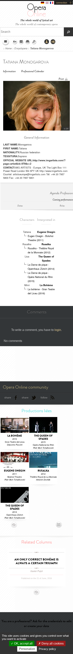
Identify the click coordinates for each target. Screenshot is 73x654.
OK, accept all (23, 643)
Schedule (21, 41)
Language (15, 41)
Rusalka (46, 244)
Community (53, 41)
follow (44, 397)
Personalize (27, 648)
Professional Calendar (32, 71)
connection (61, 2)
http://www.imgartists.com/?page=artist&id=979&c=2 (34, 161)
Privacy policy (47, 648)
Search (34, 41)
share (7, 397)
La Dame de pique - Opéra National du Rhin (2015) (40, 277)
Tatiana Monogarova (42, 48)
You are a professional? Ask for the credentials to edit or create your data (36, 623)
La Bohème (46, 285)
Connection (46, 41)
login (57, 329)
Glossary (27, 41)
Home (8, 48)
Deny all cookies (52, 643)
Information (9, 71)
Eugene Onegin (46, 232)
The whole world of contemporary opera (36, 24)
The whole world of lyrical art (36, 20)
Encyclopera (20, 48)
